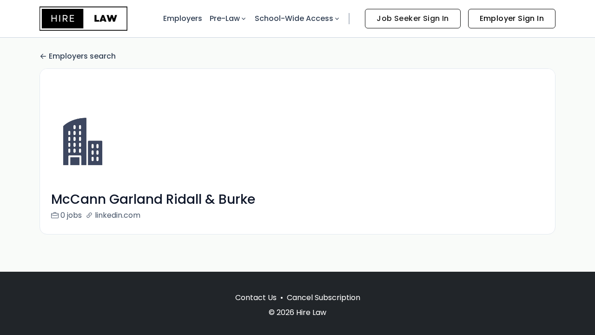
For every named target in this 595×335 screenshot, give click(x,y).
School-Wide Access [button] (294, 18)
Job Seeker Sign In (413, 18)
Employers (182, 18)
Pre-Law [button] (225, 18)
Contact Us (256, 297)
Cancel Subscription (323, 297)
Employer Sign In (512, 18)
